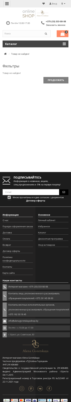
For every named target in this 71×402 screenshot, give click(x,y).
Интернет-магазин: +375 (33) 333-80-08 (28, 286)
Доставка (7, 232)
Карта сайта (9, 273)
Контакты (7, 266)
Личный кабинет (46, 220)
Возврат (7, 244)
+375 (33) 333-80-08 (56, 21)
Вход (54, 3)
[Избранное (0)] (43, 3)
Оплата (6, 238)
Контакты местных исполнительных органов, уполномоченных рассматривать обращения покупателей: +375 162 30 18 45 (38, 309)
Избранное (44, 226)
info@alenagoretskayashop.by (23, 320)
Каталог (42, 232)
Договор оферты (11, 251)
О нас (5, 220)
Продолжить (56, 80)
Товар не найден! (20, 53)
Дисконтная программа (50, 238)
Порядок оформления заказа (18, 226)
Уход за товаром (46, 244)
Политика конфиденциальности (14, 259)
